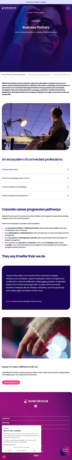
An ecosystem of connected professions (14, 75)
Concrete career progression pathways (39, 75)
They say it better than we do (62, 75)
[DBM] (36, 455)
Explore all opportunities (11, 382)
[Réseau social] (35, 406)
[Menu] (68, 8)
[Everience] (9, 8)
